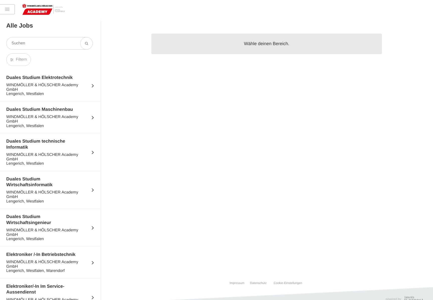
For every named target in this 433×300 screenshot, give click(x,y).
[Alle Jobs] (7, 9)
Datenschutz (258, 283)
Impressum (237, 283)
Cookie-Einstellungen (288, 283)
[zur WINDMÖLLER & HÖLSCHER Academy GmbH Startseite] (43, 9)
